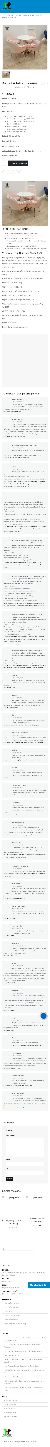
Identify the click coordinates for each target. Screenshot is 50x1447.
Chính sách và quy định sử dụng (15, 1324)
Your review (10, 1135)
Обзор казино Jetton (12, 1355)
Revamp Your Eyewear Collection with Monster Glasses (23, 1351)
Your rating (10, 1130)
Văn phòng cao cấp (10, 1400)
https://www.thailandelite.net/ (11, 815)
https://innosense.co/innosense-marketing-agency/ (17, 835)
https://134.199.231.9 (9, 936)
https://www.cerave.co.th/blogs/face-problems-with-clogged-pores (21, 725)
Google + (17, 172)
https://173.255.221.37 (9, 1010)
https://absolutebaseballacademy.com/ (14, 898)
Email (21, 172)
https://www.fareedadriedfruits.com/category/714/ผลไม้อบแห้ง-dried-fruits (24, 742)
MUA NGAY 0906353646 (19, 163)
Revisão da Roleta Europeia (14, 1377)
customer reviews (19, 87)
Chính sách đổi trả (10, 1311)
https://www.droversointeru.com (12, 411)
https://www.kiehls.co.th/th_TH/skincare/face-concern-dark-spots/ (21, 760)
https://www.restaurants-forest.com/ (13, 1108)
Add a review (31, 87)
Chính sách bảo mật (11, 1320)
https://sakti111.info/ (9, 687)
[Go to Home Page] (3, 15)
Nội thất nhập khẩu (10, 1417)
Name (8, 1159)
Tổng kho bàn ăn (9, 1408)
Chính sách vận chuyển (12, 1315)
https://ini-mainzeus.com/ (10, 707)
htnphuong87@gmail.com (10, 1288)
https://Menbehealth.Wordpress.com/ (20, 458)
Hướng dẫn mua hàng (11, 1303)
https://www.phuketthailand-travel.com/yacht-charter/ (18, 795)
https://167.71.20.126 (9, 983)
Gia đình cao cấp (10, 1404)
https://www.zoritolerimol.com (11, 1068)
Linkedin (15, 1242)
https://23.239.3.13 (8, 1030)
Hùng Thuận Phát (10, 1413)
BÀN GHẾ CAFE (13, 155)
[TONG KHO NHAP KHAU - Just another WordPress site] (7, 6)
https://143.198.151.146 (10, 956)
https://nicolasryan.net (9, 918)
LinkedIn (13, 172)
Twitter (8, 172)
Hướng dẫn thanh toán (11, 1307)
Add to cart (13, 1228)
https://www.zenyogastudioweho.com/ (14, 436)
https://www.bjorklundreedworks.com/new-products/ (17, 1085)
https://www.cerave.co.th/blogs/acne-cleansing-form (26, 1045)
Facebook (4, 172)
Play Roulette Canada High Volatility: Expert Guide (22, 1366)
